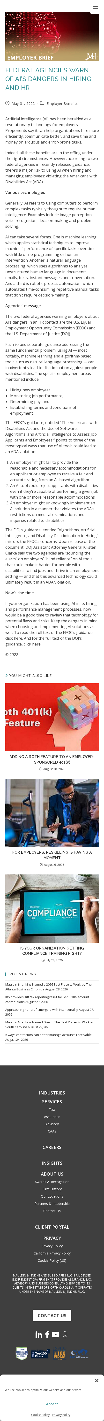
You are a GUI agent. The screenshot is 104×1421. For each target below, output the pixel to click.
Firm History (52, 1189)
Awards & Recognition (52, 1181)
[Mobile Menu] (95, 8)
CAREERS (52, 1147)
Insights (52, 1163)
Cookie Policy (40, 1415)
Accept (52, 1403)
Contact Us (52, 1210)
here (18, 638)
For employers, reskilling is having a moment (52, 855)
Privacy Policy (61, 1415)
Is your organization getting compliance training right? (52, 951)
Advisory (52, 1124)
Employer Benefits (62, 103)
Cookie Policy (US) (52, 1260)
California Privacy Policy (52, 1253)
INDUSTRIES (52, 1093)
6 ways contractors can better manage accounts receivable (48, 1035)
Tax (52, 1109)
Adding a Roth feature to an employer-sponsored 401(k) (52, 759)
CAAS (52, 1131)
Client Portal (52, 1227)
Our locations (52, 1196)
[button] (96, 1380)
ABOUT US (52, 1174)
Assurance (52, 1116)
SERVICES (52, 1101)
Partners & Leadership (52, 1203)
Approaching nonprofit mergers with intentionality (41, 1009)
